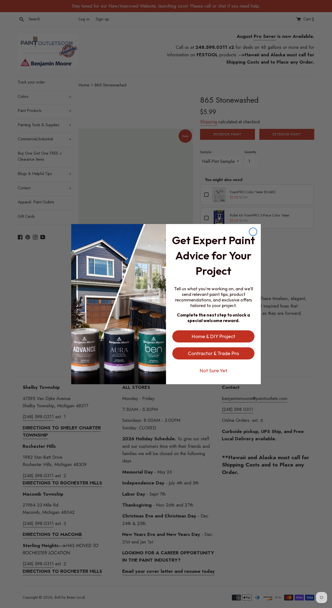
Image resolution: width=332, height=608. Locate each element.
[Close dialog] (253, 232)
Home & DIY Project (213, 336)
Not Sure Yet (213, 370)
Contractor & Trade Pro (213, 353)
